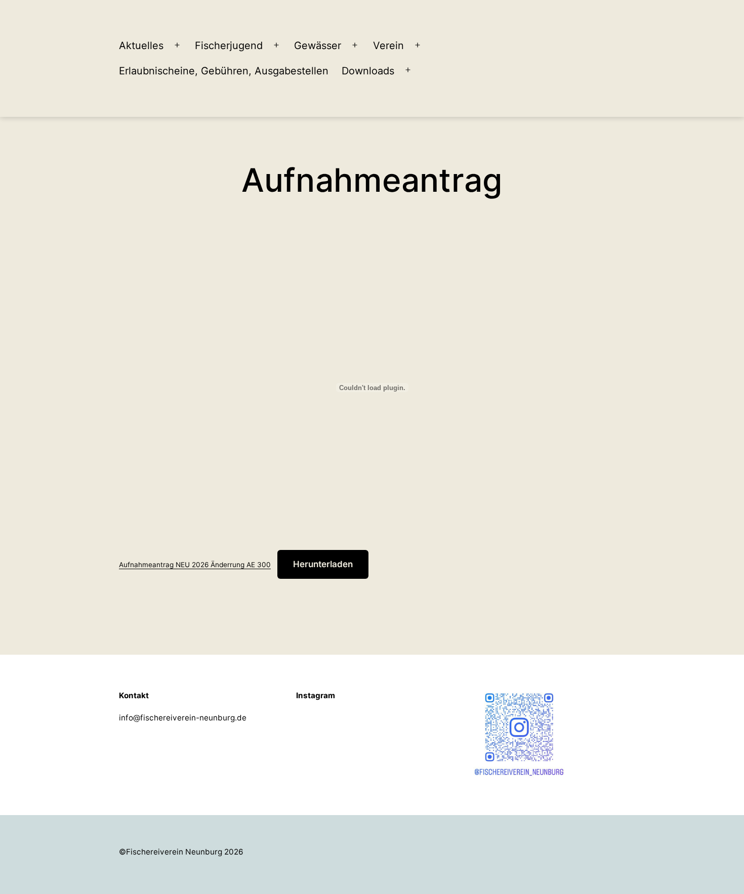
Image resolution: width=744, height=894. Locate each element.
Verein (388, 45)
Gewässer (317, 45)
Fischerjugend (229, 45)
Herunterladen (323, 564)
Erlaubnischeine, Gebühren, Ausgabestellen (223, 71)
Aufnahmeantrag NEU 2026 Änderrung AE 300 (195, 565)
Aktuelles (141, 45)
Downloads (368, 71)
